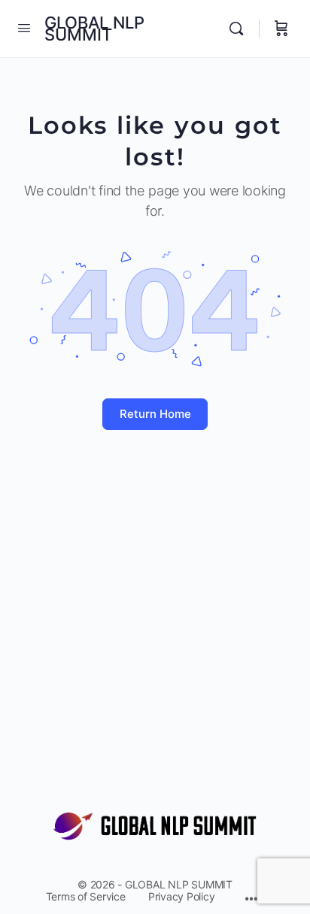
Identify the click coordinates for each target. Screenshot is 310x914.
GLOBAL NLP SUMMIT (94, 29)
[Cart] (281, 28)
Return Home (155, 414)
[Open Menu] (24, 27)
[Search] (240, 28)
